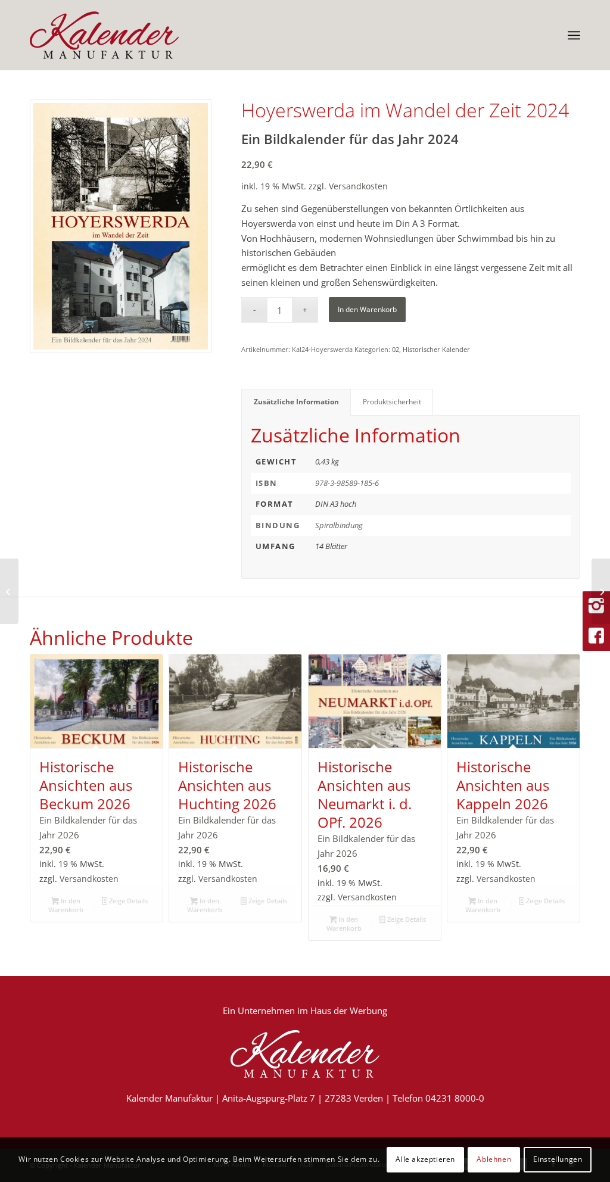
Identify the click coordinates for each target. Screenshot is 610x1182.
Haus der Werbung (348, 1010)
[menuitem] (574, 35)
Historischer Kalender (436, 349)
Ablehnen (494, 1159)
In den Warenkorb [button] (65, 905)
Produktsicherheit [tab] (392, 402)
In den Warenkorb (367, 309)
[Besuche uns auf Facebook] (596, 636)
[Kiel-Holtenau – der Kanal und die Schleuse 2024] (9, 591)
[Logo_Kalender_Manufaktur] (104, 35)
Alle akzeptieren (425, 1159)
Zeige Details (127, 900)
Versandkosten (358, 186)
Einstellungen (558, 1159)
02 (395, 349)
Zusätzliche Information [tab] (296, 402)
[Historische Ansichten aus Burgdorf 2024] (601, 591)
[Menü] (574, 35)
